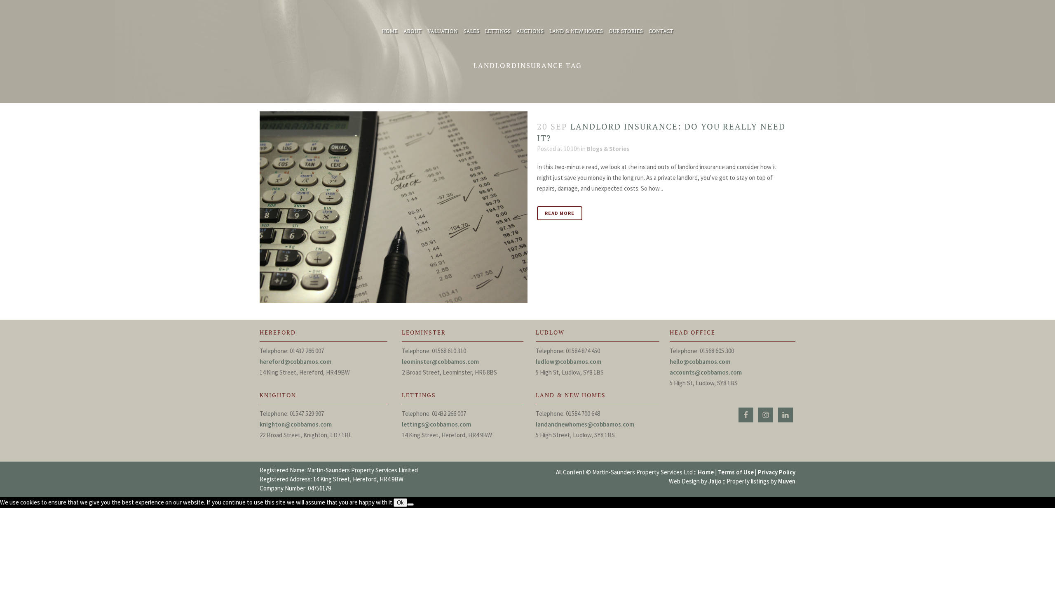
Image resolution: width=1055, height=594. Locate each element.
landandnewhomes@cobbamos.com (585, 424)
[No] (410, 504)
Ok (400, 503)
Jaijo (715, 481)
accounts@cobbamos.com (706, 372)
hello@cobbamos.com (700, 361)
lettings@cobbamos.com (436, 424)
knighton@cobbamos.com (296, 424)
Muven (786, 481)
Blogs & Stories (608, 149)
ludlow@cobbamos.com (568, 361)
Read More (559, 213)
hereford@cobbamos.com (295, 361)
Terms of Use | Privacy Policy (756, 472)
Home (706, 472)
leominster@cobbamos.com (440, 361)
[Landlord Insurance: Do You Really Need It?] (394, 207)
